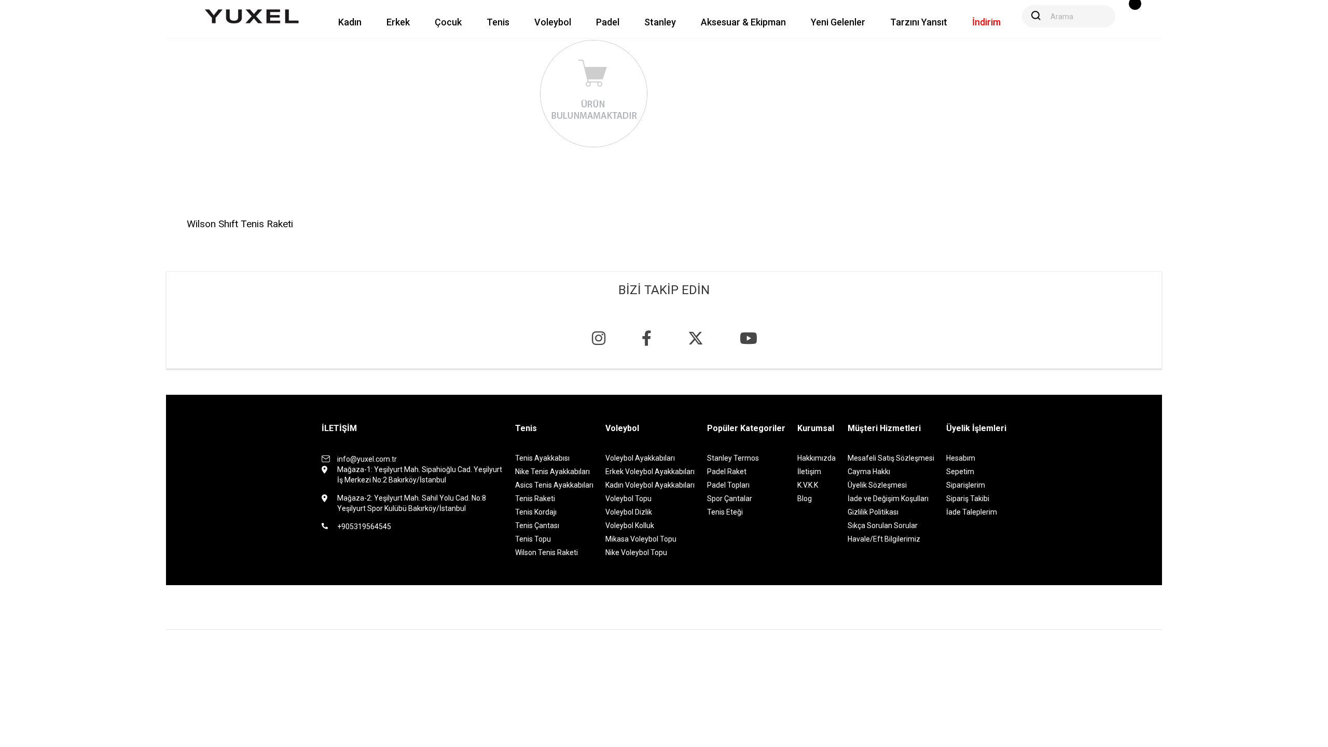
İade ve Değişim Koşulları (888, 498)
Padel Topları (728, 485)
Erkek (398, 22)
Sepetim (960, 471)
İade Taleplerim (971, 512)
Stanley (660, 22)
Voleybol (552, 22)
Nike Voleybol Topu (636, 552)
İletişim (809, 471)
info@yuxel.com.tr (367, 459)
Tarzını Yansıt (918, 22)
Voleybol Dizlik (628, 512)
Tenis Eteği (725, 512)
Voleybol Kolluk (629, 525)
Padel (607, 22)
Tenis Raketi (535, 498)
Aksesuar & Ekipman (743, 22)
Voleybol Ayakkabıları (640, 458)
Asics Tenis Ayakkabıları (554, 485)
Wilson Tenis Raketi (546, 552)
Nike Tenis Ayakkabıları (552, 471)
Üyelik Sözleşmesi (877, 485)
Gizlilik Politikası (873, 512)
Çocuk (448, 22)
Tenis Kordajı (536, 512)
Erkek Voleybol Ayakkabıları (650, 471)
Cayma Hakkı (869, 471)
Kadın (350, 22)
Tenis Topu (533, 539)
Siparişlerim (965, 485)
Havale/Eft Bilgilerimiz (884, 539)
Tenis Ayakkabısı (542, 458)
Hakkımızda (816, 458)
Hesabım (960, 458)
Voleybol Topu (628, 498)
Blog (804, 498)
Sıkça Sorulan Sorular (883, 525)
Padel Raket (726, 471)
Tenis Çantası (537, 525)
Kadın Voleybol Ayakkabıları (650, 485)
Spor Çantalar (729, 498)
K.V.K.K (807, 485)
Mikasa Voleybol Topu (640, 539)
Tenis (498, 22)
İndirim (986, 22)
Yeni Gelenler (838, 22)
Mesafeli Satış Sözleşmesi (891, 458)
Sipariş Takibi (967, 498)
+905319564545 (364, 526)
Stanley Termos (733, 458)
